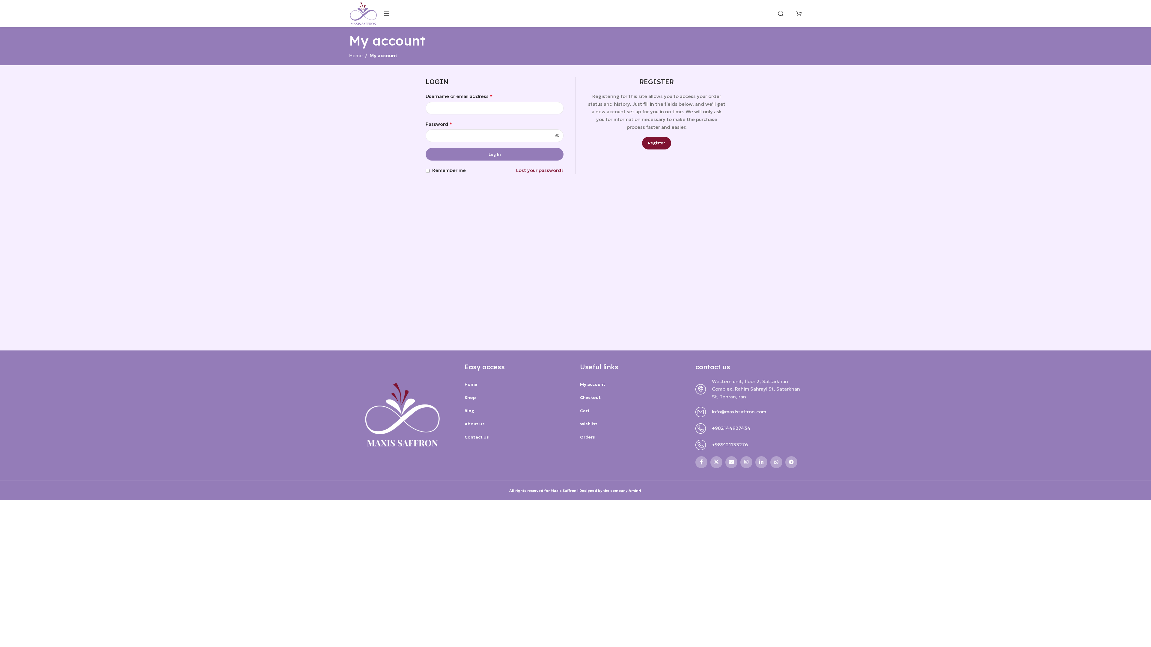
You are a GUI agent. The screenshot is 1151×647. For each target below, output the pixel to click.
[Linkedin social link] (761, 462)
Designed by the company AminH (610, 490)
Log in (495, 154)
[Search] (781, 13)
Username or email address (459, 96)
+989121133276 (730, 445)
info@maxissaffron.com (739, 412)
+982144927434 (731, 428)
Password (439, 124)
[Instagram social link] (746, 462)
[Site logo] (363, 13)
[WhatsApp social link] (776, 462)
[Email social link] (731, 462)
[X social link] (716, 462)
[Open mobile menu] (387, 13)
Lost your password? (540, 170)
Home (356, 55)
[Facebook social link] (701, 462)
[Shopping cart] (799, 13)
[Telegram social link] (791, 462)
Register (656, 143)
